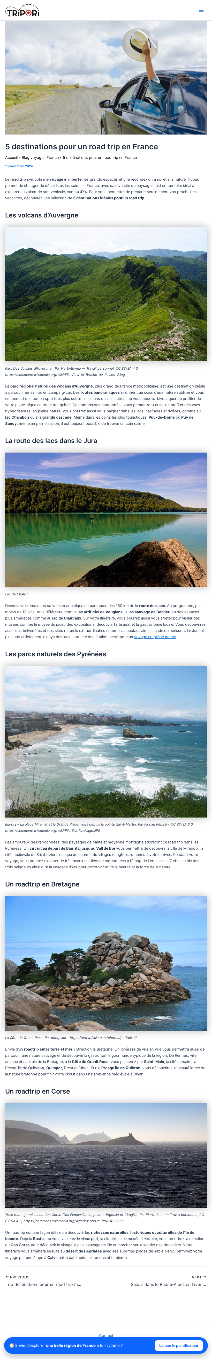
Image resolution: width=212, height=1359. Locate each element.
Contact (106, 1335)
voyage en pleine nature (155, 637)
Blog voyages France (40, 157)
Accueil (11, 157)
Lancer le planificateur (179, 1345)
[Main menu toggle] (201, 10)
